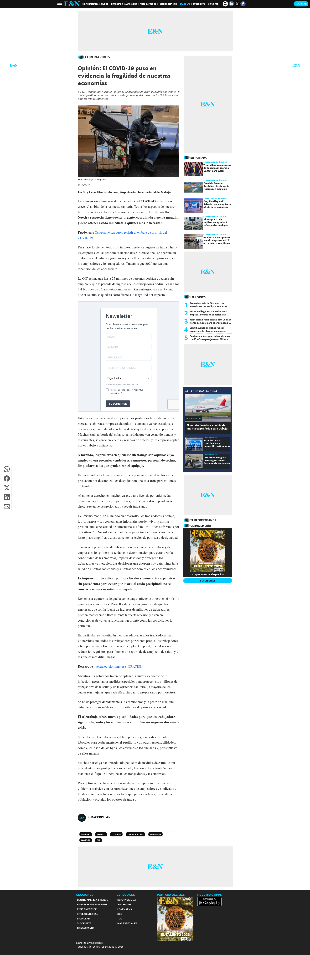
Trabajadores (135, 834)
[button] (6, 469)
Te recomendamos (203, 520)
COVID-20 (85, 840)
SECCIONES (84, 894)
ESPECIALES (126, 894)
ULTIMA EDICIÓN (200, 526)
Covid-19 (116, 834)
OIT (98, 840)
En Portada (198, 157)
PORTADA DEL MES (171, 894)
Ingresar (301, 3)
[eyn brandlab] (201, 391)
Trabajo (85, 834)
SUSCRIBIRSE (208, 580)
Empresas (155, 834)
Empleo (101, 834)
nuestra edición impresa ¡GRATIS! (117, 666)
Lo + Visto (198, 297)
